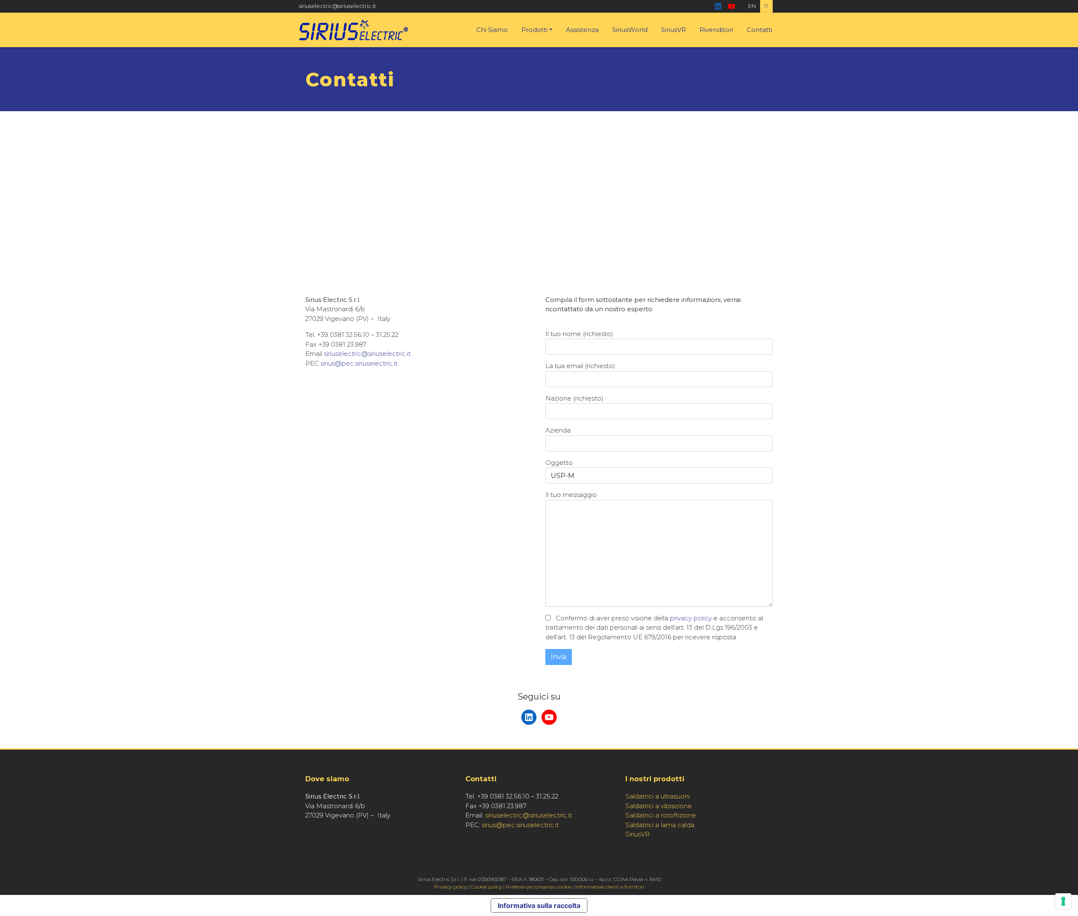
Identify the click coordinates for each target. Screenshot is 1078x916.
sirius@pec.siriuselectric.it (359, 363)
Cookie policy (486, 887)
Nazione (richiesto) (574, 398)
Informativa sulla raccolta (539, 905)
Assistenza (582, 30)
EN (752, 6)
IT (766, 6)
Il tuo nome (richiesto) (579, 334)
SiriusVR (673, 30)
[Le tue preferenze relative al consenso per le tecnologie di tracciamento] (1063, 901)
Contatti (759, 30)
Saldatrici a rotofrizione (660, 815)
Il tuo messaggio (571, 495)
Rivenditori (716, 30)
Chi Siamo (492, 30)
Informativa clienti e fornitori (609, 887)
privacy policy (691, 618)
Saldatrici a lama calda (659, 825)
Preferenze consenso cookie (538, 887)
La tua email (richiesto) (580, 366)
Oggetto (559, 463)
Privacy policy (450, 887)
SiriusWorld (630, 30)
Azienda (558, 430)
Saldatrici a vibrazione (658, 806)
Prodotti (534, 30)
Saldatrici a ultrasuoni (657, 796)
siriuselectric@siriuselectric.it (337, 6)
